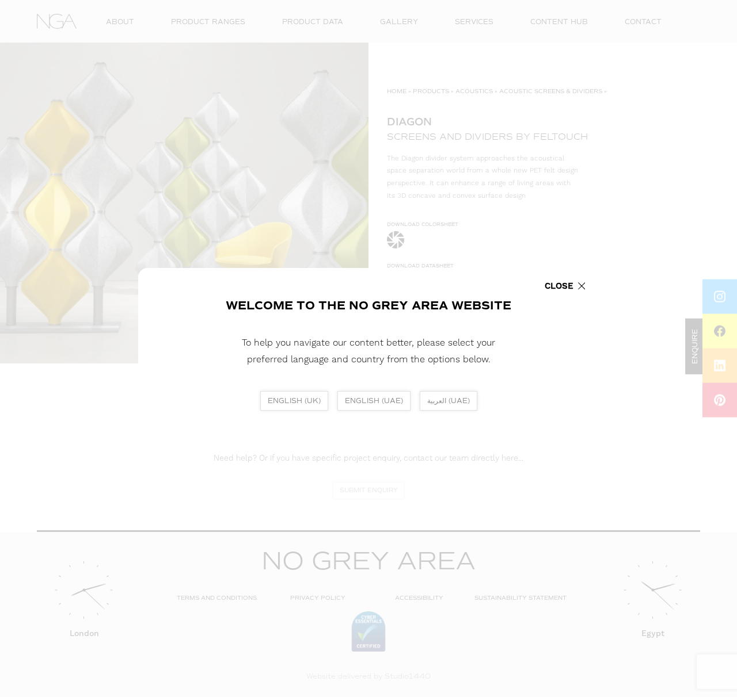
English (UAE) (374, 401)
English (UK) (294, 401)
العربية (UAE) (448, 401)
